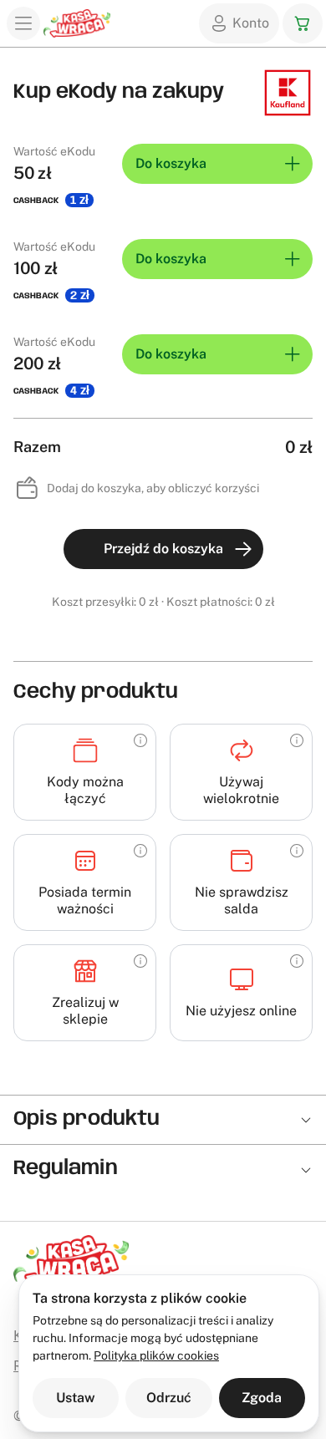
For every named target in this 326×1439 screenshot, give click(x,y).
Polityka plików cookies (156, 1355)
